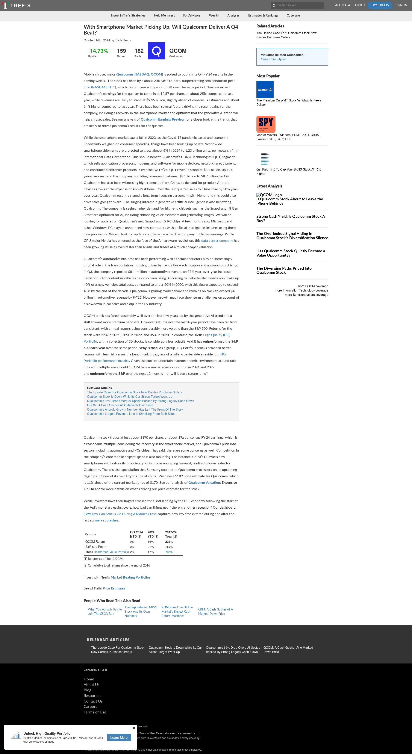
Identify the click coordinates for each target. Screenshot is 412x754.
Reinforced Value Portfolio (111, 552)
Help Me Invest (164, 15)
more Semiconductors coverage (306, 295)
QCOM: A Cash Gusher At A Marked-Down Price (120, 405)
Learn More (119, 737)
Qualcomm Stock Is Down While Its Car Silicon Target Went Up (129, 396)
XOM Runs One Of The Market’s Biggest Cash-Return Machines (177, 612)
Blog (87, 690)
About (360, 5)
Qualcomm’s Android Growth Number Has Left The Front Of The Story (135, 409)
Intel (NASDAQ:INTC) (100, 87)
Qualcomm (269, 59)
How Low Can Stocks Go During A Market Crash (120, 514)
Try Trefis (380, 5)
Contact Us (93, 701)
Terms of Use (95, 712)
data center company (217, 240)
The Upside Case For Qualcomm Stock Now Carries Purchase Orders (134, 392)
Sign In (401, 5)
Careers (90, 707)
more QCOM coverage (312, 286)
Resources (92, 696)
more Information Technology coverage (301, 290)
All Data (342, 5)
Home (89, 679)
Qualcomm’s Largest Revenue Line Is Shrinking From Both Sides (131, 413)
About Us (92, 685)
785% (169, 552)
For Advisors (191, 15)
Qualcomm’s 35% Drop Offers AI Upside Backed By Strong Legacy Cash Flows (140, 401)
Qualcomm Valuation (204, 482)
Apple (282, 59)
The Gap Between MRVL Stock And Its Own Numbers (141, 612)
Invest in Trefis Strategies (128, 15)
